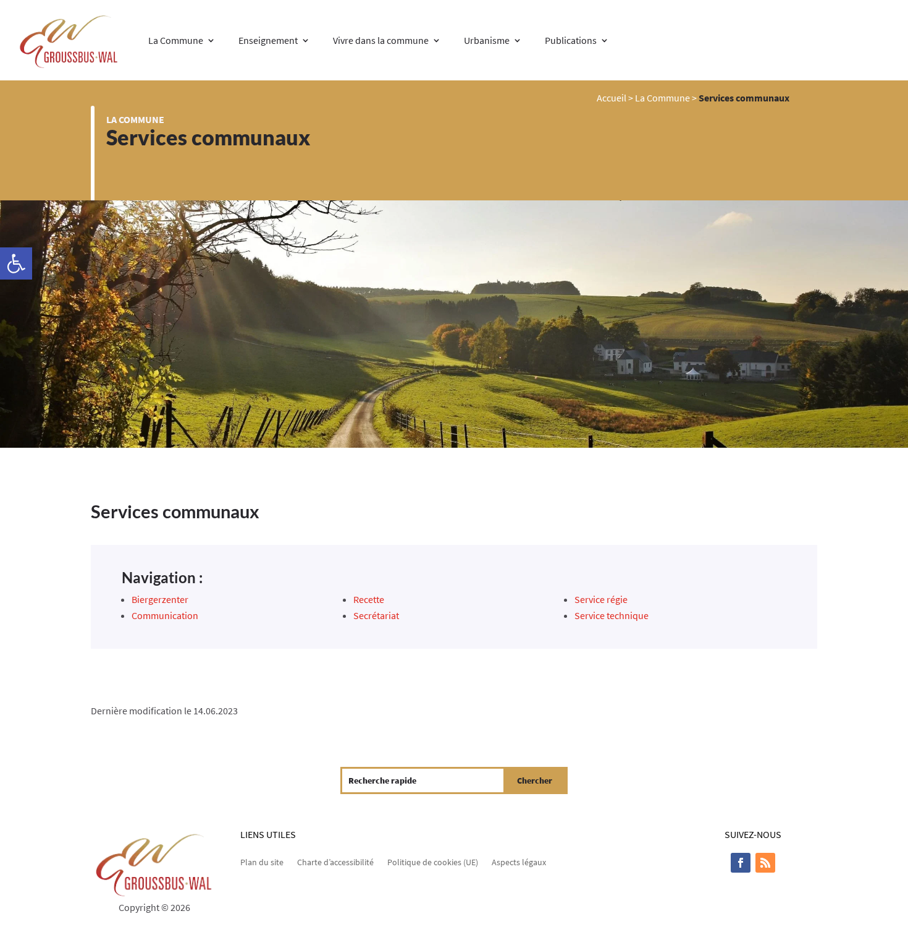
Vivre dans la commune (381, 40)
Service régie (601, 599)
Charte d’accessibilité (335, 861)
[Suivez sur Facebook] (740, 863)
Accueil (611, 98)
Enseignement (268, 40)
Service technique (611, 615)
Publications (571, 40)
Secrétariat (376, 615)
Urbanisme (487, 40)
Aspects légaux (519, 861)
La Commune (175, 40)
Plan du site (262, 861)
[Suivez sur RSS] (765, 863)
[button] (16, 263)
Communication (165, 615)
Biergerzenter (160, 599)
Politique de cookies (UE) (432, 861)
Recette (368, 599)
